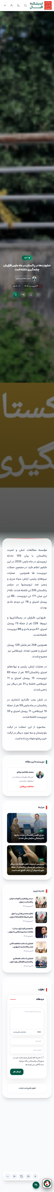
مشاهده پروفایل (27, 786)
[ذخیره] (31, 294)
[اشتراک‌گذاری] (23, 294)
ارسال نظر (17, 1071)
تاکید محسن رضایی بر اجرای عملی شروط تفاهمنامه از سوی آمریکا (21, 917)
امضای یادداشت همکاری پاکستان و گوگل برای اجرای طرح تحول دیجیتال (21, 962)
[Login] (11, 5)
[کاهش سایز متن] (8, 1176)
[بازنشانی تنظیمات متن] (21, 1176)
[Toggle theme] (18, 5)
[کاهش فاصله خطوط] (14, 1176)
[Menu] (4, 5)
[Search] (25, 5)
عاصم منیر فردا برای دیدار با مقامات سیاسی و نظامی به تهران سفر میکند (21, 932)
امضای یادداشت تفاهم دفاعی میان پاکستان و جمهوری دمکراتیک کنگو (21, 947)
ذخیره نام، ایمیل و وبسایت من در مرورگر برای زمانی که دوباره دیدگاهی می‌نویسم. (28, 1061)
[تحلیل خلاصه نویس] (16, 294)
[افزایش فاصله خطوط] (28, 1176)
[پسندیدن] (38, 294)
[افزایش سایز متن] (35, 1176)
